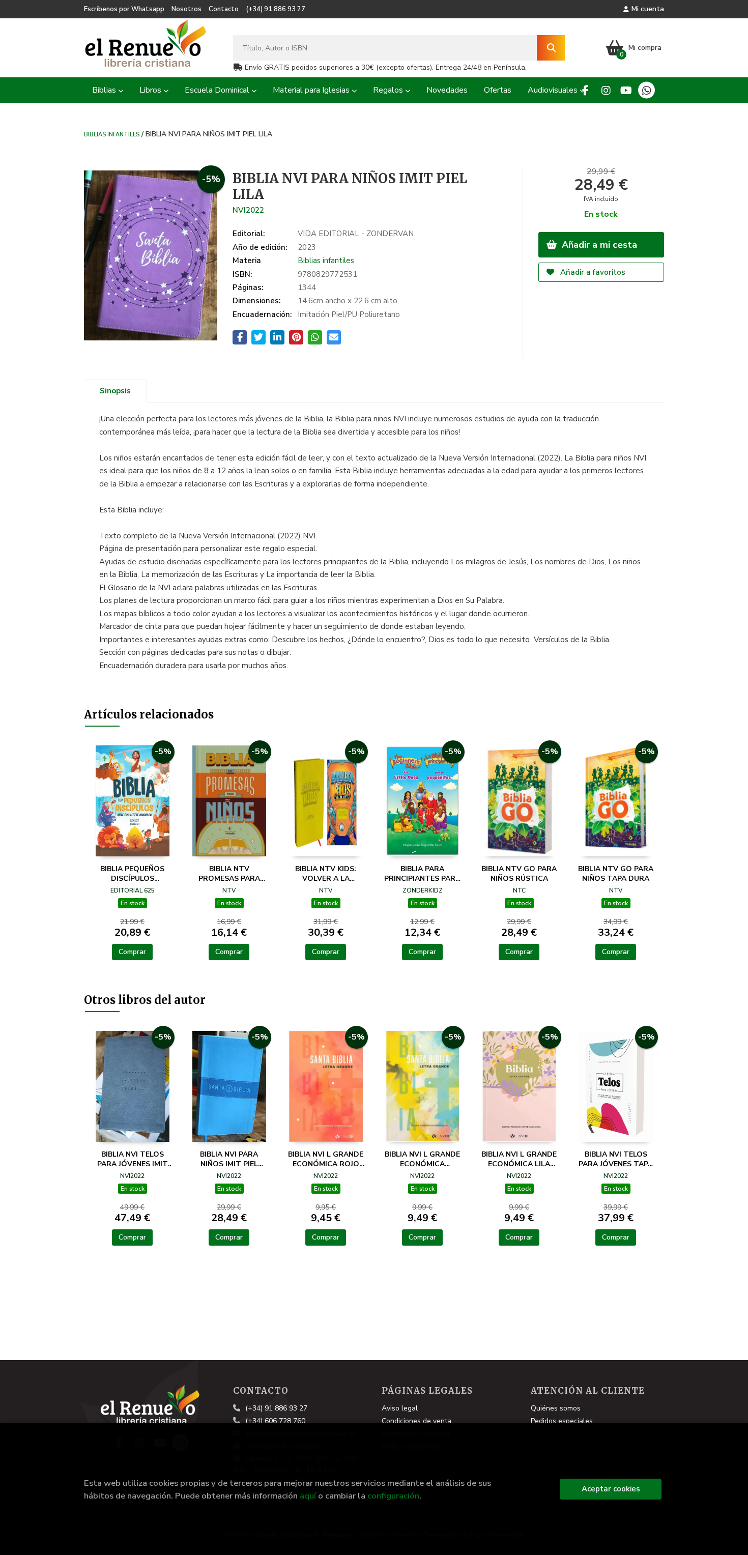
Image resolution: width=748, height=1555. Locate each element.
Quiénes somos (556, 1408)
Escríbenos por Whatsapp (124, 9)
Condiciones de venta (416, 1421)
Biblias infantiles (111, 134)
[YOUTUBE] (626, 90)
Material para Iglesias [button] (312, 90)
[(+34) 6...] (646, 90)
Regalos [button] (389, 90)
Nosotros (186, 9)
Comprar (132, 952)
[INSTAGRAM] (605, 90)
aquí (308, 1496)
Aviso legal (400, 1408)
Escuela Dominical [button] (218, 90)
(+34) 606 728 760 (275, 1421)
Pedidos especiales (562, 1421)
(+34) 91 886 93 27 (275, 9)
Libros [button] (151, 90)
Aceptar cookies (611, 1489)
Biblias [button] (105, 90)
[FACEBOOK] (585, 90)
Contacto (224, 9)
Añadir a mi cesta (598, 245)
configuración (393, 1496)
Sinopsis (115, 391)
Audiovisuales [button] (554, 90)
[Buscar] (551, 48)
